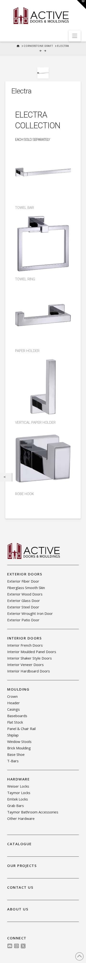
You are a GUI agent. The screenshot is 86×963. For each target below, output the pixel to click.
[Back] (6, 477)
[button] (75, 36)
